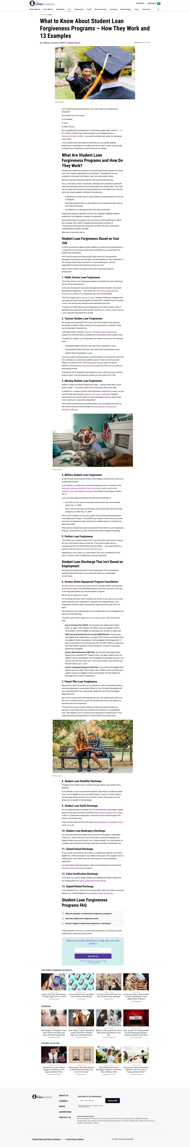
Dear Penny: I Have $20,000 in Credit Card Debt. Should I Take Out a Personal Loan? (81, 1032)
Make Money (35, 9)
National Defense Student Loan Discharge (81, 488)
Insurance (146, 9)
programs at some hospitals (97, 394)
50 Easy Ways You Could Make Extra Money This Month (81, 995)
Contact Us (65, 1117)
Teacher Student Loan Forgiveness (100, 332)
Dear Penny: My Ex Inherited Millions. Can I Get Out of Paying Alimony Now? (136, 1069)
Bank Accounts (101, 9)
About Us (63, 1095)
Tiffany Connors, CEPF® (54, 42)
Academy (140, 3)
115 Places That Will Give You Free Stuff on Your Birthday (108, 995)
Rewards (154, 3)
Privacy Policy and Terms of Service (46, 1139)
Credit (89, 9)
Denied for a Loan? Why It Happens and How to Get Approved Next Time (54, 1069)
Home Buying (125, 9)
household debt (69, 136)
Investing (113, 9)
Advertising (65, 1112)
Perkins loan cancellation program (78, 491)
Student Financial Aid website (88, 366)
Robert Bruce (73, 42)
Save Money (48, 9)
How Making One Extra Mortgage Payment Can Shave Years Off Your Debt (108, 1069)
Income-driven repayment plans (77, 586)
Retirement (79, 9)
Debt (69, 9)
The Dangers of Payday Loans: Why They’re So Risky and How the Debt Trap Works (54, 1032)
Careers (63, 1101)
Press (62, 1106)
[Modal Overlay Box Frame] (93, 951)
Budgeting (60, 9)
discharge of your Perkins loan (87, 549)
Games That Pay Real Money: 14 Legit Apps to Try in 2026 (54, 995)
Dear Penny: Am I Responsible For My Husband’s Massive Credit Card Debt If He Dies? (136, 1032)
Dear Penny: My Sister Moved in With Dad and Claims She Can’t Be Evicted (81, 1069)
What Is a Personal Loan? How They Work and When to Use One (108, 1032)
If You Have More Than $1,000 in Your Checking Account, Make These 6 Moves (136, 996)
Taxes (136, 9)
